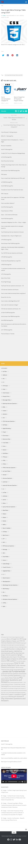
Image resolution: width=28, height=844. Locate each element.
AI (3, 382)
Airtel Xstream (6, 393)
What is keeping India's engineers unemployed (17, 692)
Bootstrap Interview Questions (10, 403)
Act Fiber (5, 371)
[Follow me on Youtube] (26, 111)
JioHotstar (5, 496)
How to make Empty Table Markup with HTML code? (13, 178)
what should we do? (4, 696)
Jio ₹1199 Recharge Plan (6, 330)
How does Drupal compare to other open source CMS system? (14, 659)
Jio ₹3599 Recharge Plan (6, 182)
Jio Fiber (4, 492)
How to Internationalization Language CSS (5, 98)
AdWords (5, 375)
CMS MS (5, 414)
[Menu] (26, 2)
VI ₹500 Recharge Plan (6, 264)
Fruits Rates (5, 442)
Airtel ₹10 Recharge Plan (6, 149)
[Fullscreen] (25, 781)
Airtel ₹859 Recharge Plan (7, 320)
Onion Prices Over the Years (7, 161)
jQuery (4, 503)
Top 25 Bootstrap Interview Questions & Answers (12, 232)
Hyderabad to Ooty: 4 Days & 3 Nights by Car (11, 235)
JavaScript (5, 482)
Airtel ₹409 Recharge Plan (7, 218)
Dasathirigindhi (23, 643)
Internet (4, 474)
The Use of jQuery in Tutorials (7, 333)
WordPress (5, 595)
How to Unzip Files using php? (8, 663)
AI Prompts (5, 385)
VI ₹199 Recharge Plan (6, 239)
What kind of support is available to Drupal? (13, 694)
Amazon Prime (6, 396)
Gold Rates (5, 453)
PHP (4, 542)
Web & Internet (6, 578)
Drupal (4, 432)
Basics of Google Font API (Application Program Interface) (19, 98)
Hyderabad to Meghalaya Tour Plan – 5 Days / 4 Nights (13, 222)
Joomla (4, 499)
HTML (4, 460)
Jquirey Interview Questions (9, 506)
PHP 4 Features (4, 193)
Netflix (4, 524)
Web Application (6, 581)
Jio (3, 489)
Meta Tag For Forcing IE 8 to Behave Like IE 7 (11, 761)
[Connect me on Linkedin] (23, 111)
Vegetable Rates (6, 571)
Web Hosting (5, 588)
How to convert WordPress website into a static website (14, 758)
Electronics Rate (6, 439)
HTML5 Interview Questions (9, 467)
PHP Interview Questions (8, 546)
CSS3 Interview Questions (9, 421)
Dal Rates (5, 425)
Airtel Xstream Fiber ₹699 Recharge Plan (10, 170)
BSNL (4, 407)
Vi (3, 574)
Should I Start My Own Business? (14, 686)
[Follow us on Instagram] (18, 111)
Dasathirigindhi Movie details (14, 645)
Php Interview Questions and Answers (12, 680)
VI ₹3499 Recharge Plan (6, 257)
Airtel (4, 389)
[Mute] (22, 781)
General (4, 449)
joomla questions (14, 676)
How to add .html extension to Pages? (9, 305)
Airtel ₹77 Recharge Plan (7, 744)
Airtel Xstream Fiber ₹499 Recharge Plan (10, 243)
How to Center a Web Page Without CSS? (10, 301)
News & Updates (6, 528)
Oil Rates (5, 531)
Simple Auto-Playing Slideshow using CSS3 (11, 260)
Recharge (5, 549)
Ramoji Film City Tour (6, 297)
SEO (4, 553)
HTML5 (4, 464)
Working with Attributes (15, 696)
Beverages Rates (7, 400)
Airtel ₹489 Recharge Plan (7, 186)
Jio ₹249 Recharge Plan (6, 157)
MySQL (4, 521)
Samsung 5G (5, 686)
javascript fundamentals (14, 671)
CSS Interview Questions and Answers (10, 289)
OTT (4, 538)
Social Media (5, 556)
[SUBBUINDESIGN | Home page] (3, 2)
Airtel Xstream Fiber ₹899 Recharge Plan (10, 316)
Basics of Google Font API (14, 639)
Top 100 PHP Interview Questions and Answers (12, 253)
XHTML (4, 603)
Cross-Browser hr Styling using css (9, 132)
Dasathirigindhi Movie (5, 645)
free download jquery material (13, 650)
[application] (14, 776)
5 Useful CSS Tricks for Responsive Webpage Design (13, 153)
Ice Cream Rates (6, 471)
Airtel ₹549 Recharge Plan (7, 207)
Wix (3, 592)
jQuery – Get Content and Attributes (9, 214)
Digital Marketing (6, 428)
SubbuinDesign (6, 563)
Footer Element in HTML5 (7, 211)
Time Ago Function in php (18, 688)
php (18, 678)
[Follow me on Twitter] (21, 111)
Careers (4, 410)
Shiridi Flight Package (6, 282)
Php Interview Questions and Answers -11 (16, 682)
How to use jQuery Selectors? (7, 203)
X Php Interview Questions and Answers (13, 698)
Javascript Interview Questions (10, 485)
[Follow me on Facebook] (16, 111)
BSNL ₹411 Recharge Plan (7, 136)
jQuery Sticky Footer (5, 278)
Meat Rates (5, 510)
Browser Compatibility (6, 145)
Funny (4, 446)
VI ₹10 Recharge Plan (6, 274)
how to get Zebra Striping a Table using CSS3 (13, 75)
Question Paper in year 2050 (20, 684)
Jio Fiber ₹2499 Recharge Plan (8, 312)
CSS (2, 5)
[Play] (3, 781)
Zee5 (4, 606)
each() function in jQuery (13, 649)
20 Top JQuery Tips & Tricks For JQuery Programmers (10, 637)
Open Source (5, 535)
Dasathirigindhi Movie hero (14, 647)
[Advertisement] (14, 348)
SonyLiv (4, 560)
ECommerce (5, 435)
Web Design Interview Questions (10, 585)
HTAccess (5, 457)
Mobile (4, 514)
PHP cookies (4, 174)
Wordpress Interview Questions (10, 599)
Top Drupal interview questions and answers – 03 (12, 285)
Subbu (4, 15)
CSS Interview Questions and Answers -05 (10, 308)
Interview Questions (7, 478)
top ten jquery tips (10, 690)
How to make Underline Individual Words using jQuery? (13, 293)
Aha (3, 378)
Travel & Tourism (6, 567)
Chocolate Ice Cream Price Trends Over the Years (12, 189)
